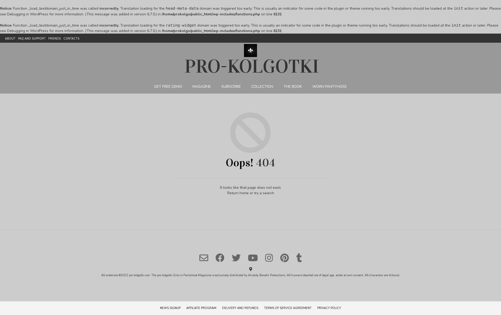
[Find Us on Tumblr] (299, 257)
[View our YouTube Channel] (253, 257)
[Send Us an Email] (203, 257)
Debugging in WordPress (27, 14)
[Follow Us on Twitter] (236, 257)
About (10, 39)
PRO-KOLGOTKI (251, 66)
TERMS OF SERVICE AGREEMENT (288, 308)
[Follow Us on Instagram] (269, 257)
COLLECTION (262, 86)
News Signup (170, 308)
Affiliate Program (201, 308)
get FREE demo (168, 86)
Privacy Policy (329, 308)
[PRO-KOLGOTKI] (250, 50)
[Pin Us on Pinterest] (284, 257)
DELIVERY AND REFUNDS (240, 308)
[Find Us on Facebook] (220, 257)
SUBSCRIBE (231, 86)
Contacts (71, 39)
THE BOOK (293, 86)
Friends (54, 39)
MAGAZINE (202, 86)
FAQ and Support (32, 39)
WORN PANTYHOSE (329, 86)
